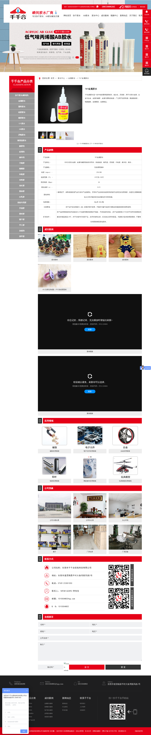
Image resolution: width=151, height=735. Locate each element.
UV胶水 (22, 123)
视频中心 (114, 15)
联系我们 (82, 703)
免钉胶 (22, 186)
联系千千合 (85, 698)
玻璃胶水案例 (49, 707)
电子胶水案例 (49, 710)
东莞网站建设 (69, 731)
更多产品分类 (31, 720)
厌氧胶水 (21, 135)
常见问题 (65, 710)
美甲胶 (22, 236)
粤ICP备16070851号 (109, 731)
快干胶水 (76, 15)
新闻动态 (123, 15)
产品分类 (31, 698)
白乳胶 (22, 197)
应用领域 (134, 7)
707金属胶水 (84, 78)
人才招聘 (82, 707)
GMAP (88, 731)
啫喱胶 (22, 169)
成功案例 (105, 15)
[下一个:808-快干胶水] (96, 143)
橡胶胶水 (21, 118)
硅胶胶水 (21, 112)
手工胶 (22, 225)
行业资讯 (65, 707)
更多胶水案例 (49, 717)
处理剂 (22, 152)
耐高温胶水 (21, 140)
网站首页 (67, 15)
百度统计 (122, 731)
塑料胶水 (21, 107)
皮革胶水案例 (49, 713)
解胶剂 (22, 146)
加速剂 (22, 231)
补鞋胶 (22, 174)
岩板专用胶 (21, 202)
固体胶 (22, 191)
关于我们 (133, 15)
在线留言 (82, 710)
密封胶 (22, 214)
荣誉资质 (142, 7)
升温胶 (22, 208)
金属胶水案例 (49, 703)
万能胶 (22, 163)
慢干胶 (22, 219)
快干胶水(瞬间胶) (22, 95)
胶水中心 (95, 15)
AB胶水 (86, 15)
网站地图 (96, 731)
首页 (52, 78)
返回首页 (139, 731)
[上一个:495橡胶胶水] (83, 143)
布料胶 (22, 180)
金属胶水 (21, 101)
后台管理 (80, 731)
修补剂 (22, 157)
